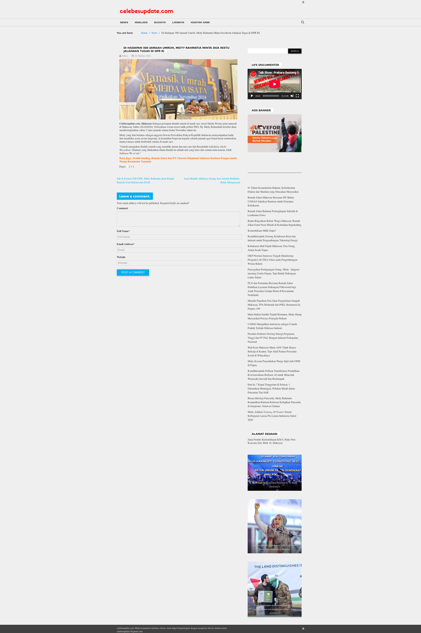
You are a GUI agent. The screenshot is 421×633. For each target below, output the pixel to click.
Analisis (141, 22)
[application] (275, 84)
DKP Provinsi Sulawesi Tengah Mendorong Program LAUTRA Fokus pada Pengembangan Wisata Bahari (272, 259)
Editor (125, 55)
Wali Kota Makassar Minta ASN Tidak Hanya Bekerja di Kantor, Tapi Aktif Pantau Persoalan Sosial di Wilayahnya (272, 351)
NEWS (124, 22)
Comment (122, 208)
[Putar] (252, 95)
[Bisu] (292, 95)
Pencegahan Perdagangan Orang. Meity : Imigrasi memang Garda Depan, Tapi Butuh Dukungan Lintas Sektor (273, 273)
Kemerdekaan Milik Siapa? (262, 230)
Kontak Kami (200, 22)
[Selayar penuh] (297, 95)
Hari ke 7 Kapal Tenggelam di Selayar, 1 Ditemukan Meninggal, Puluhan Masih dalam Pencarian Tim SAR (271, 388)
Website (121, 257)
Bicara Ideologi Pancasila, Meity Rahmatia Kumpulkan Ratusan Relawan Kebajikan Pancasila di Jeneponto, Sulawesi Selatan (274, 402)
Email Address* (126, 244)
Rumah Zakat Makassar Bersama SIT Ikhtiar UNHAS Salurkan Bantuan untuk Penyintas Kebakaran (271, 201)
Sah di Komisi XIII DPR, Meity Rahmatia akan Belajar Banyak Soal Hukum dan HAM (145, 180)
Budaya (160, 22)
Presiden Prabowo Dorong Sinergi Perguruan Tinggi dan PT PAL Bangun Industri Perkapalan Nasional (273, 337)
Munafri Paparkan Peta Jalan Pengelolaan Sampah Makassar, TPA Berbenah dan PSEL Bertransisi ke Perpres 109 (274, 304)
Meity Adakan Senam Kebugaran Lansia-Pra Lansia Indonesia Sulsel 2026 (272, 415)
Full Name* (123, 231)
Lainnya (178, 22)
